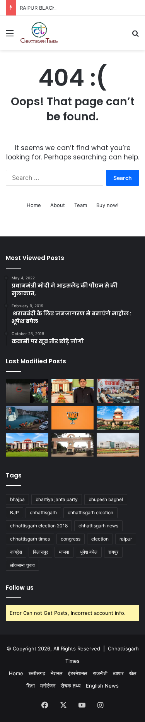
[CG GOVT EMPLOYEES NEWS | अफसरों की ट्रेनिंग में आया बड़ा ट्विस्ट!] (118, 445)
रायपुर (113, 552)
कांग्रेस (16, 552)
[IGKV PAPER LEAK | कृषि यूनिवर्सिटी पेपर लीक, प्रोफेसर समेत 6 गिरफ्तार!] (72, 445)
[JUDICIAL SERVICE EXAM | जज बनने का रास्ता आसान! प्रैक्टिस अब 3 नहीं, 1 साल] (118, 418)
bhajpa (17, 499)
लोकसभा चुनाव (22, 565)
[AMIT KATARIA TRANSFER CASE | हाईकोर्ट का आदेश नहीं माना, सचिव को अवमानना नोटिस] (72, 391)
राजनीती (100, 673)
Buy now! (107, 205)
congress (70, 539)
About (57, 205)
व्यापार (118, 673)
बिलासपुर (40, 552)
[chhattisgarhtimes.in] (39, 32)
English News (102, 686)
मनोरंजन (47, 686)
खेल (132, 673)
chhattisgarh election (90, 512)
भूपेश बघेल (88, 552)
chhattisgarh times (30, 539)
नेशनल (57, 673)
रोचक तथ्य (70, 686)
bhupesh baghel (106, 499)
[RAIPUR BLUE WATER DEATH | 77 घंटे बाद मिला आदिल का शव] (27, 391)
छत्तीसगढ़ (37, 673)
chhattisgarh (43, 512)
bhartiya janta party (57, 499)
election (100, 539)
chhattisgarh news (98, 526)
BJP (14, 512)
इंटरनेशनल (77, 673)
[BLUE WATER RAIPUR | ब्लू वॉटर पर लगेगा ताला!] (27, 418)
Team (80, 205)
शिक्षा (30, 686)
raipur (125, 539)
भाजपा (64, 552)
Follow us (20, 587)
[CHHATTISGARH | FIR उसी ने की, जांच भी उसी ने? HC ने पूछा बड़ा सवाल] (27, 445)
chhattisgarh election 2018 (39, 526)
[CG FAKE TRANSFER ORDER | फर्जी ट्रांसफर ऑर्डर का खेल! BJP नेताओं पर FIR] (72, 418)
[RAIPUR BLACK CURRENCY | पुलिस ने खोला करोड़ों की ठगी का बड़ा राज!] (118, 391)
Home (34, 205)
